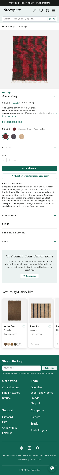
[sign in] (35, 10)
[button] (41, 10)
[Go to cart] (47, 10)
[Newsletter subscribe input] (21, 368)
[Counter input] (29, 160)
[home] (11, 10)
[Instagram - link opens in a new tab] (29, 448)
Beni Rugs (6, 92)
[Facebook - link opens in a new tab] (37, 448)
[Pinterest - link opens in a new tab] (21, 448)
